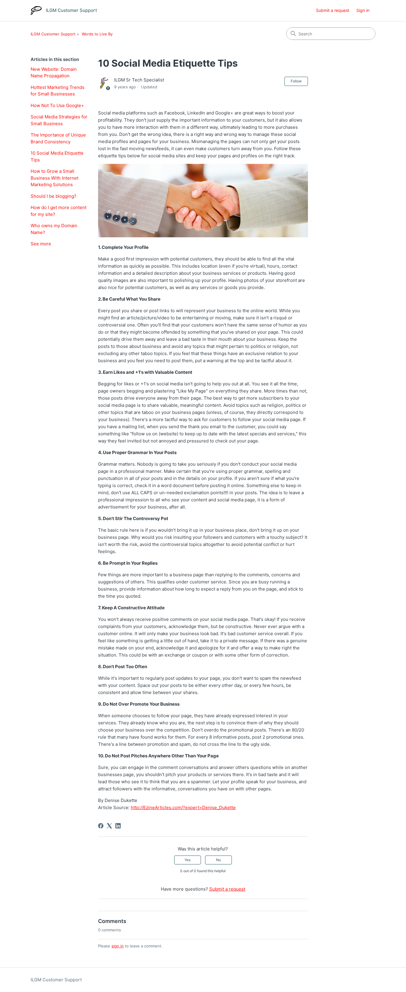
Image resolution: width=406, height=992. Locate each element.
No (218, 860)
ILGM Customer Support (53, 34)
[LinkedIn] (118, 825)
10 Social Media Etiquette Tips (57, 156)
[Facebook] (100, 825)
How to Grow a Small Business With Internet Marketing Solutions (54, 177)
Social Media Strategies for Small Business (59, 120)
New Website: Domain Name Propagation (54, 72)
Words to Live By (97, 34)
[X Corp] (109, 825)
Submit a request (332, 10)
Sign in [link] (362, 10)
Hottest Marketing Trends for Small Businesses (57, 90)
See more (41, 244)
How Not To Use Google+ (57, 105)
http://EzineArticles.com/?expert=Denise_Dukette (183, 807)
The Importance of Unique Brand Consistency (58, 138)
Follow (296, 81)
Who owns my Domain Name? (54, 229)
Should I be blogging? (53, 196)
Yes (188, 860)
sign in (117, 946)
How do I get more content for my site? (58, 211)
